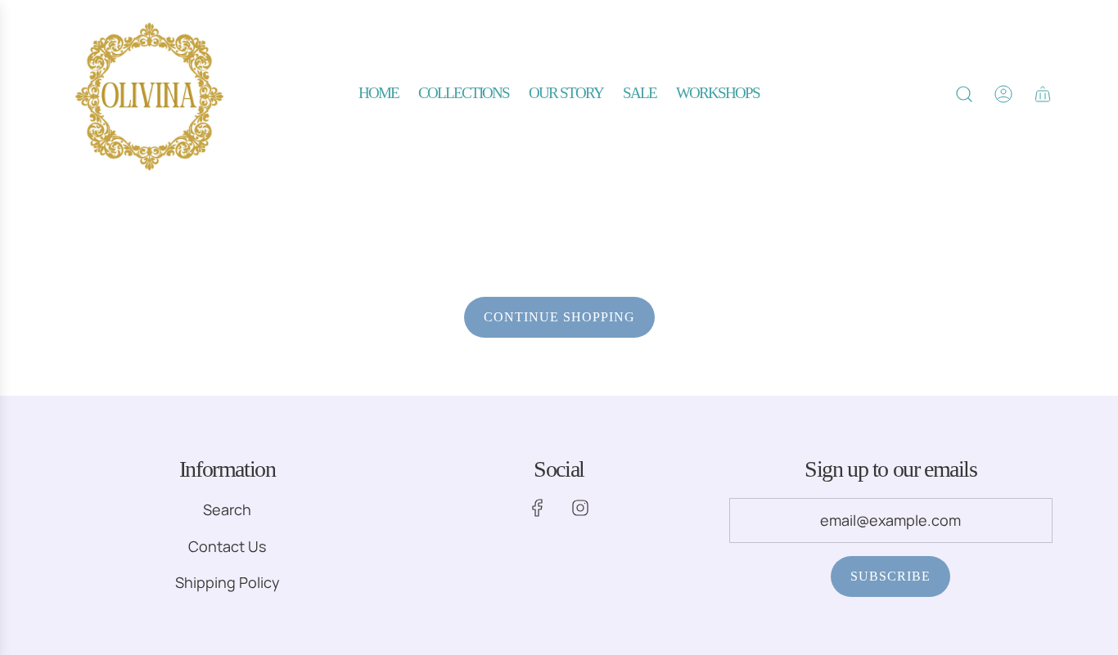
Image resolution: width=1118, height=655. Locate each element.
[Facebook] (537, 507)
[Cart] (1042, 94)
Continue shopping (559, 317)
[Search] (964, 94)
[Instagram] (580, 507)
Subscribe (890, 576)
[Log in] (1003, 94)
